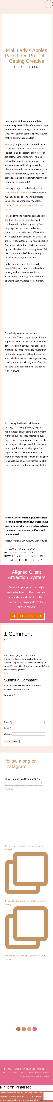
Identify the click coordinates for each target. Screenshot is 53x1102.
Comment (9, 695)
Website (8, 733)
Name (7, 722)
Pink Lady (9, 144)
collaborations (26, 67)
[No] (44, 1100)
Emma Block (21, 220)
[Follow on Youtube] (34, 1029)
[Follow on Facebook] (18, 1029)
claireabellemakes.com (16, 192)
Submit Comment (11, 741)
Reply (6, 673)
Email (7, 728)
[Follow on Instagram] (24, 1029)
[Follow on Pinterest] (29, 1029)
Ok (41, 1100)
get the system (26, 615)
